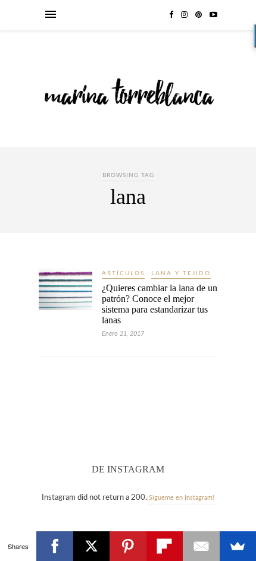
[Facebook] (54, 546)
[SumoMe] (238, 546)
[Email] (201, 546)
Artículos (123, 273)
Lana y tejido (181, 273)
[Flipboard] (164, 546)
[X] (91, 546)
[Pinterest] (128, 546)
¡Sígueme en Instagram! (180, 497)
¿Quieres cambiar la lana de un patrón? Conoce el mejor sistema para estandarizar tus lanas (159, 304)
